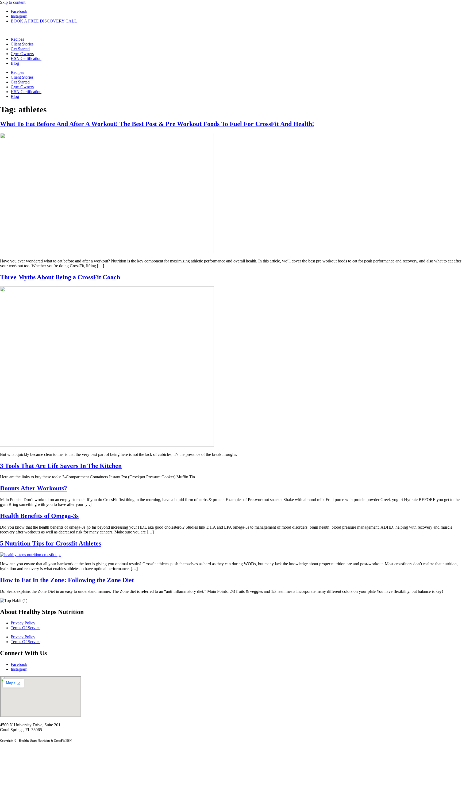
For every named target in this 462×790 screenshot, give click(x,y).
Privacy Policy (23, 623)
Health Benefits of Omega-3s (39, 515)
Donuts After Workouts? (33, 488)
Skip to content (12, 2)
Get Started (20, 49)
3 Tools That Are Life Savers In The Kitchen (61, 465)
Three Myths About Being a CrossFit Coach (60, 277)
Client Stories (22, 44)
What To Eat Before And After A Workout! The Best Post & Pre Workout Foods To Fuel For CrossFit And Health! (157, 123)
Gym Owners (22, 53)
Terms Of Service (25, 627)
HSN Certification (26, 58)
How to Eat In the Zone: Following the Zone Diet (67, 580)
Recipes (17, 39)
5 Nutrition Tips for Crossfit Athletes (50, 543)
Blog (15, 63)
